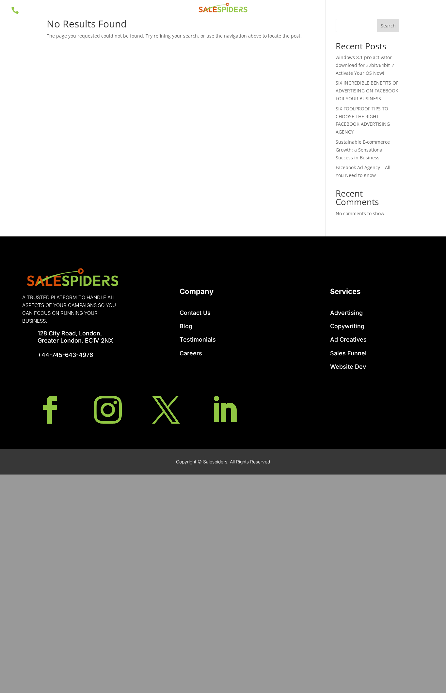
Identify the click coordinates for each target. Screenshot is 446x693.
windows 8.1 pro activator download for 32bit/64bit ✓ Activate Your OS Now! (365, 65)
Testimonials (198, 339)
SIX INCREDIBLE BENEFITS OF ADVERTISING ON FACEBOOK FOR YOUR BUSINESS (367, 91)
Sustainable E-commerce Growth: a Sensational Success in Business (363, 150)
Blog (186, 326)
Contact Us (195, 312)
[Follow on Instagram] (108, 410)
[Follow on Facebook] (50, 410)
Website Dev (348, 366)
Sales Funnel (348, 353)
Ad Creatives (348, 339)
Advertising (346, 312)
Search (388, 26)
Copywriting (347, 326)
